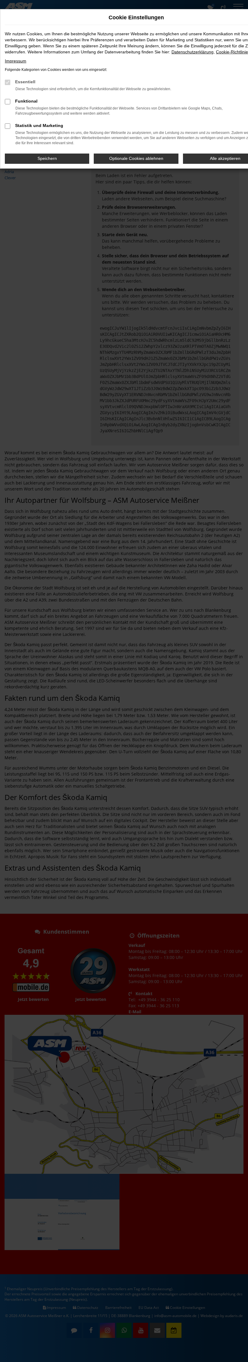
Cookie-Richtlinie (232, 51)
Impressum (15, 61)
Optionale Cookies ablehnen (136, 158)
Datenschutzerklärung (192, 51)
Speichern (47, 158)
